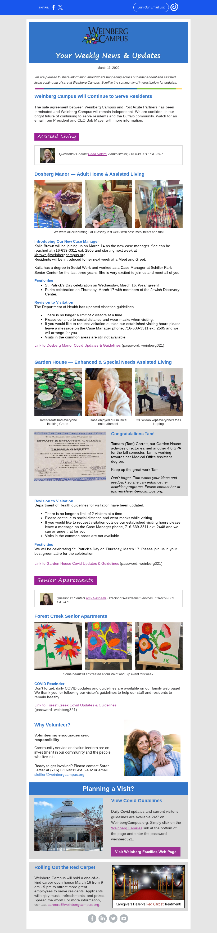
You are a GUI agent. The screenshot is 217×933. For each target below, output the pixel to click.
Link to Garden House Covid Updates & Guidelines (76, 563)
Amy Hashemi (96, 598)
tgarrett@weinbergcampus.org (136, 491)
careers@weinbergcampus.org (73, 904)
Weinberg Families (126, 828)
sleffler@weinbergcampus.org (59, 774)
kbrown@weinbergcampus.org (59, 255)
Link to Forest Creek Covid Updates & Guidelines (75, 705)
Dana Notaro (97, 154)
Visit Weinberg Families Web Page (146, 852)
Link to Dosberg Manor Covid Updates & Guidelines (77, 345)
